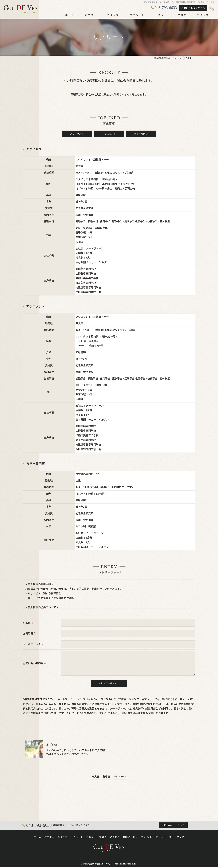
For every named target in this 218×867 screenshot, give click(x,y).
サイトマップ (176, 837)
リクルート (120, 776)
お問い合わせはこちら (193, 8)
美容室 (106, 776)
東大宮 (95, 776)
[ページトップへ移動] (193, 825)
